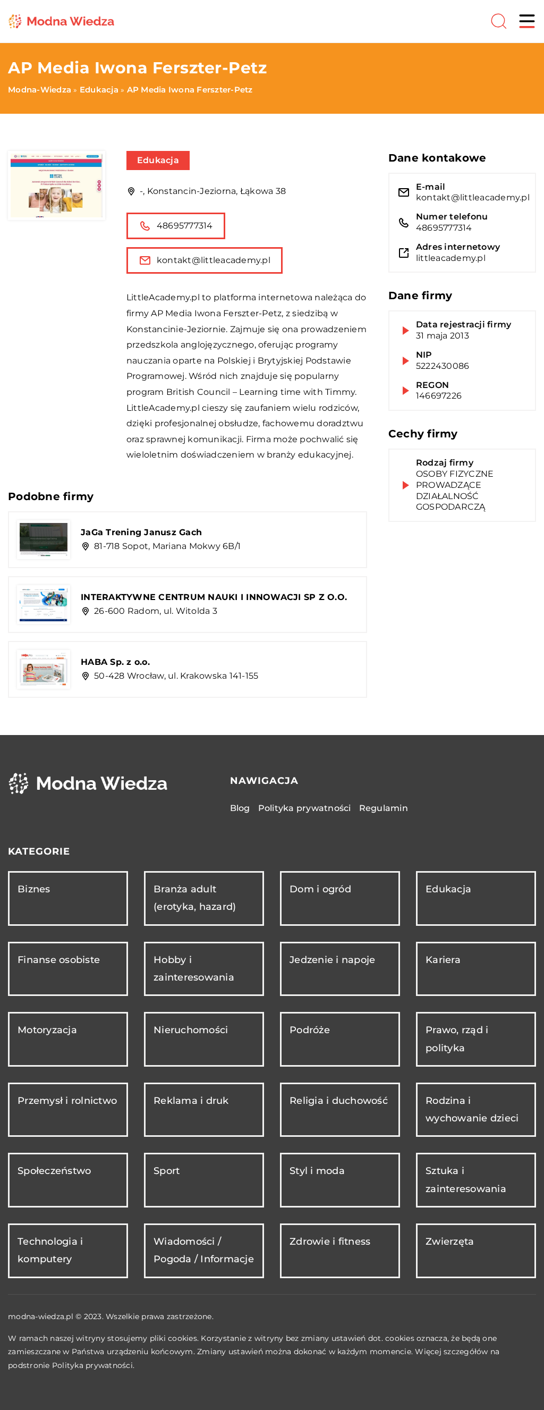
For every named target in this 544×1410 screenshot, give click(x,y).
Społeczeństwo (54, 1171)
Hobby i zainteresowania (194, 968)
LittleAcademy (158, 297)
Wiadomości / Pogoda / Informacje (204, 1250)
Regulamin (383, 808)
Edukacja (158, 160)
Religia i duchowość (339, 1101)
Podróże (310, 1030)
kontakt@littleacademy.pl (213, 260)
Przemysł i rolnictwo (67, 1101)
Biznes (34, 889)
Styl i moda (317, 1171)
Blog (240, 808)
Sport (167, 1171)
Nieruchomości (191, 1030)
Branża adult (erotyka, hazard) (195, 898)
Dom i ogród (320, 889)
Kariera (443, 960)
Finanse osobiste (59, 960)
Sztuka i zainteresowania (466, 1179)
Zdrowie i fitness (330, 1241)
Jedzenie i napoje (332, 960)
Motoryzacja (47, 1030)
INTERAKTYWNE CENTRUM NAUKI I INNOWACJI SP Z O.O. (214, 597)
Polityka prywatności (304, 808)
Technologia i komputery (50, 1250)
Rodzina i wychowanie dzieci (472, 1109)
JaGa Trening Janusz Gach (141, 532)
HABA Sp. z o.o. (115, 662)
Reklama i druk (191, 1101)
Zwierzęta (450, 1241)
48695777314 (185, 226)
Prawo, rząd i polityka (457, 1038)
